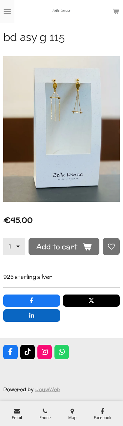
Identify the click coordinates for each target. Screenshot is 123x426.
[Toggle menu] (7, 11)
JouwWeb (47, 389)
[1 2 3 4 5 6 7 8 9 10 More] (14, 246)
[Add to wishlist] (111, 246)
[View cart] (116, 11)
